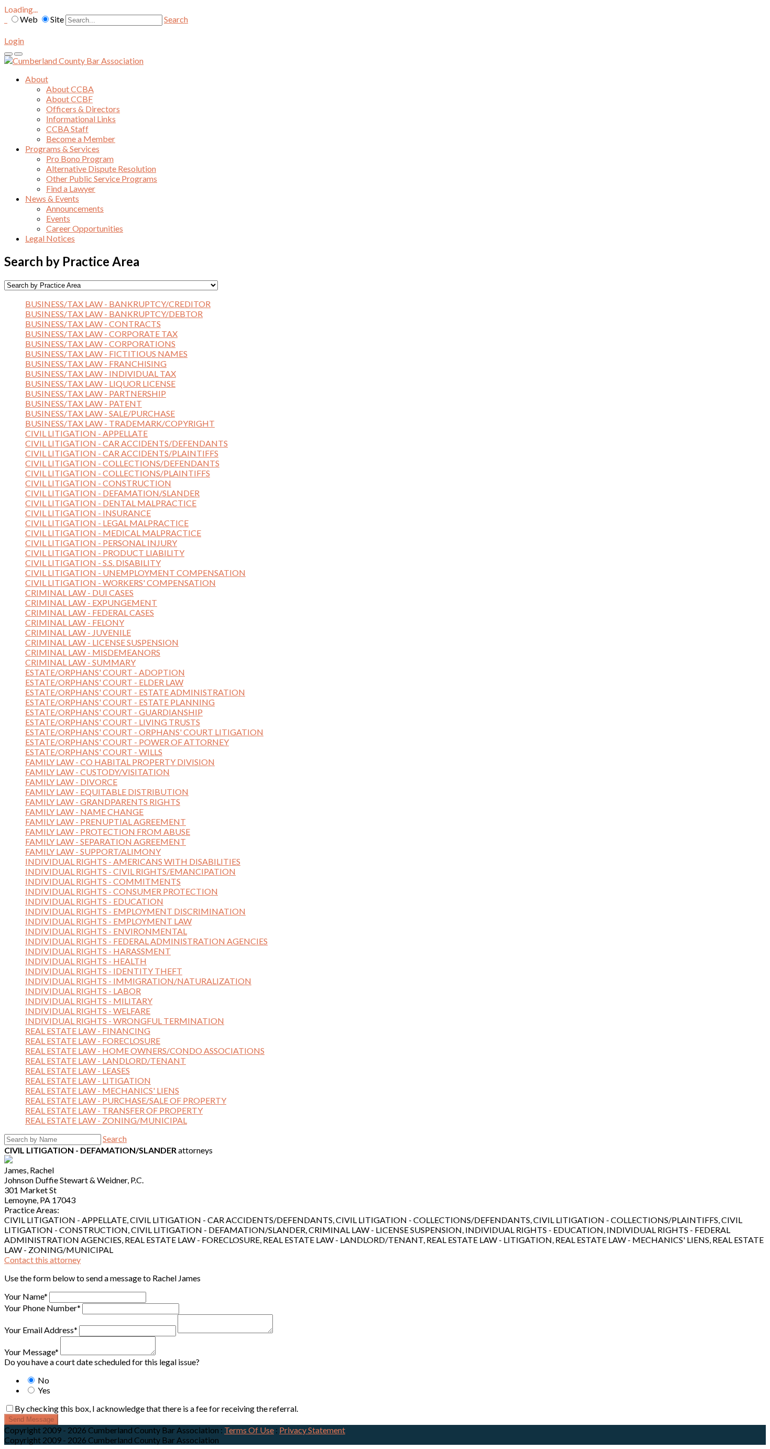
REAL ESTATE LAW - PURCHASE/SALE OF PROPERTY (125, 1100)
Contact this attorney (42, 1260)
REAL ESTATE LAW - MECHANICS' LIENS (102, 1090)
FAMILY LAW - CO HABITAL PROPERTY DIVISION (120, 762)
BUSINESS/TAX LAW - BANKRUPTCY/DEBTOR (114, 314)
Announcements (75, 208)
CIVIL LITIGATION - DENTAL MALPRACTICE (110, 503)
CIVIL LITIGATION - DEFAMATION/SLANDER (112, 493)
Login (14, 41)
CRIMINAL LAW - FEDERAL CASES (89, 612)
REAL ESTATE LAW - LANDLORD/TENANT (105, 1060)
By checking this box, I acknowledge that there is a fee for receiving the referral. (156, 1408)
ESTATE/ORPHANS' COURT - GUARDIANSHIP (114, 712)
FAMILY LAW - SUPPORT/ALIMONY (93, 851)
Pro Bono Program (80, 159)
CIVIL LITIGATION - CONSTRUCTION (98, 483)
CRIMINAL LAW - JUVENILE (78, 632)
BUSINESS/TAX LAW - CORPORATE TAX (101, 334)
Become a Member (80, 139)
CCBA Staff (67, 129)
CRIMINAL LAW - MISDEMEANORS (92, 652)
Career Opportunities (84, 228)
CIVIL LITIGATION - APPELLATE (86, 433)
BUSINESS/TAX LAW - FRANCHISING (96, 363)
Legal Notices (50, 238)
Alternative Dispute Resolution (101, 168)
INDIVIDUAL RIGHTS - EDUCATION (94, 901)
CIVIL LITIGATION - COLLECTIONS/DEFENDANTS (122, 463)
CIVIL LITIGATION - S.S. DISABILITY (93, 563)
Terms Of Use (249, 1430)
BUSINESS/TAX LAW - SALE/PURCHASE (100, 413)
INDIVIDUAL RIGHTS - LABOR (83, 991)
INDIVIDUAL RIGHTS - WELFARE (87, 1011)
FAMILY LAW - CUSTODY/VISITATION (97, 772)
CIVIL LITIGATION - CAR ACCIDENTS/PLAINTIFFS (121, 453)
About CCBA (70, 89)
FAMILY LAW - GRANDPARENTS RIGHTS (102, 802)
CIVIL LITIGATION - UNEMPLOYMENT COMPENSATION (135, 573)
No (42, 1380)
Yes (43, 1390)
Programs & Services (62, 149)
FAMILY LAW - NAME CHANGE (84, 811)
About (36, 79)
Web (29, 19)
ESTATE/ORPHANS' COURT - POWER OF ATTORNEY (127, 742)
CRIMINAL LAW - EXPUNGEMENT (91, 602)
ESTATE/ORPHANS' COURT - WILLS (93, 752)
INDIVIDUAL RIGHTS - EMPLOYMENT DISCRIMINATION (135, 911)
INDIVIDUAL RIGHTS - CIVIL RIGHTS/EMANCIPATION (130, 871)
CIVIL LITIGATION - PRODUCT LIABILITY (104, 553)
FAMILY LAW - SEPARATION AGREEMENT (105, 841)
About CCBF (69, 99)
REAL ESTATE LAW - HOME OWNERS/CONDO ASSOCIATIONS (145, 1050)
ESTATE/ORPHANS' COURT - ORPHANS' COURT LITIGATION (144, 732)
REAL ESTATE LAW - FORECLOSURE (92, 1040)
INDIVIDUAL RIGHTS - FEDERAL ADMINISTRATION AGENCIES (146, 941)
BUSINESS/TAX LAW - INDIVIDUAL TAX (100, 373)
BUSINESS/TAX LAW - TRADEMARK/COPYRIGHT (120, 423)
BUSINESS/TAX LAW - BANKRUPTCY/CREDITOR (118, 304)
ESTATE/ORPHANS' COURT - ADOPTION (105, 672)
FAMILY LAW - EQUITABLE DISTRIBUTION (107, 792)
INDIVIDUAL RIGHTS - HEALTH (86, 961)
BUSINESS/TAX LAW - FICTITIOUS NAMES (106, 353)
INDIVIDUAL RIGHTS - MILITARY (88, 1001)
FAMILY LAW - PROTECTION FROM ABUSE (107, 831)
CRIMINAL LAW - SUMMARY (80, 662)
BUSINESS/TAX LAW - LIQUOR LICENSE (100, 383)
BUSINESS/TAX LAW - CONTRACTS (93, 324)
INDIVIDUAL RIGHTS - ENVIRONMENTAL (106, 931)
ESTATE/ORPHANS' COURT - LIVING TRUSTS (112, 722)
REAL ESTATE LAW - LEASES (77, 1070)
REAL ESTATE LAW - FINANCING (87, 1031)
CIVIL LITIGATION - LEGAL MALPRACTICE (107, 523)
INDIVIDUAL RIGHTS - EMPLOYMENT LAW (108, 921)
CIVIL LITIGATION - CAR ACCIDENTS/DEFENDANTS (126, 443)
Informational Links (81, 119)
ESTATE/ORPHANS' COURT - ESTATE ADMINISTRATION (135, 692)
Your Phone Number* (42, 1308)
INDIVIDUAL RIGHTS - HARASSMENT (98, 951)
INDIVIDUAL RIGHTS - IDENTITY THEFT (103, 971)
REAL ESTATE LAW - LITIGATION (88, 1080)
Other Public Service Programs (101, 178)
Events (58, 218)
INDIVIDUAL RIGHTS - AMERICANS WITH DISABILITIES (132, 861)
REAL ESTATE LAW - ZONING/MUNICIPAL (106, 1120)
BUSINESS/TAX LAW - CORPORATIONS (100, 343)
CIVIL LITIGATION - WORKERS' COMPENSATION (120, 582)
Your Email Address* (41, 1330)
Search (176, 19)
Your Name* (26, 1296)
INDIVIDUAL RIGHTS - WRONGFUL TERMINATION (124, 1021)
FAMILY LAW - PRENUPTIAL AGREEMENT (105, 821)
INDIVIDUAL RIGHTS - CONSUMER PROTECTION (121, 891)
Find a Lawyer (70, 188)
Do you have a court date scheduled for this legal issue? (102, 1362)
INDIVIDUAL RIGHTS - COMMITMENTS (103, 881)
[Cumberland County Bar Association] (74, 61)
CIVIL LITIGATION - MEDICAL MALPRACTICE (113, 533)
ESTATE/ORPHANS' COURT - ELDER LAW (104, 682)
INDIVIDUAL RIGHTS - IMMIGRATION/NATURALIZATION (138, 981)
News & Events (52, 198)
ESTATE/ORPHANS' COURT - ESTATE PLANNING (120, 702)
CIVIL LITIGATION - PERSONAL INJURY (101, 543)
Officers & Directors (83, 109)
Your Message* (31, 1352)
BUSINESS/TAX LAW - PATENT (83, 403)
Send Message (31, 1419)
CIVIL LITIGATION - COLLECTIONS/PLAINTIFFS (117, 473)
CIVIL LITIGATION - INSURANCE (88, 513)
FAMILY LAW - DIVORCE (71, 782)
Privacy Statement (312, 1430)
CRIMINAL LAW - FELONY (74, 622)
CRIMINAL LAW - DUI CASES (79, 592)
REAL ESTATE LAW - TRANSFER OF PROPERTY (114, 1110)
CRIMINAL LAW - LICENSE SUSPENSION (102, 642)
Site (57, 19)
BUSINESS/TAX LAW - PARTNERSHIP (95, 393)
